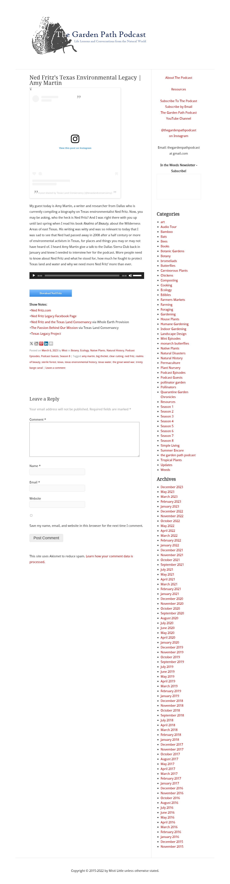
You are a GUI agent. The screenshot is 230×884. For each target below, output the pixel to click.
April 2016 (168, 822)
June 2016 (167, 812)
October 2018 (170, 710)
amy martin (88, 356)
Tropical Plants (171, 460)
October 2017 (170, 754)
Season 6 (167, 431)
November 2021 (172, 555)
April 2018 (168, 725)
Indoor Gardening (173, 329)
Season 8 (65, 356)
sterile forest (49, 362)
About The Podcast (178, 78)
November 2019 (172, 652)
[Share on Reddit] (36, 344)
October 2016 (170, 798)
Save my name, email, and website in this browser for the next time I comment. (86, 526)
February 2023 (171, 502)
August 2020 (169, 618)
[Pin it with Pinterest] (41, 344)
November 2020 (172, 604)
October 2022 (170, 521)
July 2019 (167, 667)
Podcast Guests (50, 356)
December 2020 (172, 599)
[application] (86, 275)
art (163, 222)
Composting (169, 280)
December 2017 (172, 744)
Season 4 (167, 421)
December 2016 (172, 788)
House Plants (170, 319)
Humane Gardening (175, 324)
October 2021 (170, 560)
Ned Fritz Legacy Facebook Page (53, 316)
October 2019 (170, 657)
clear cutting (116, 356)
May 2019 (167, 676)
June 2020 (167, 628)
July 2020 (167, 623)
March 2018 (169, 730)
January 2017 (170, 783)
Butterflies (168, 266)
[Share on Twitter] (31, 344)
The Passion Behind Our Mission (54, 328)
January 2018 (170, 740)
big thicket (102, 356)
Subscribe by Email (178, 107)
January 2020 (170, 642)
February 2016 (171, 832)
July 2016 (167, 808)
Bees (164, 241)
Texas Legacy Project (46, 334)
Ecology (84, 350)
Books (165, 246)
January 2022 (170, 545)
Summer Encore (172, 450)
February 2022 (171, 540)
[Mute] (130, 275)
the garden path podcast (178, 455)
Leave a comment (55, 367)
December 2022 (172, 511)
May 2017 (167, 764)
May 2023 (167, 492)
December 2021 (172, 550)
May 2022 (167, 526)
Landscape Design (173, 334)
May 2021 (167, 574)
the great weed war (124, 362)
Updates (166, 465)
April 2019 (168, 681)
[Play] (34, 275)
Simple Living (170, 445)
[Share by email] (51, 344)
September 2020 (172, 613)
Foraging (167, 309)
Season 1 (167, 407)
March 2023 (169, 497)
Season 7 (167, 436)
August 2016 (169, 803)
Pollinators (168, 387)
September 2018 (172, 715)
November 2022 (172, 516)
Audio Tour (169, 227)
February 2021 (171, 589)
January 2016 (170, 837)
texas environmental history (81, 362)
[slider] (137, 275)
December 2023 (172, 487)
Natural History (115, 350)
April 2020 (168, 638)
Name (35, 466)
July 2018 (167, 720)
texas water (104, 362)
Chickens (167, 275)
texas (60, 362)
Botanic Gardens (172, 251)
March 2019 (169, 686)
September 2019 (172, 662)
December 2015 (172, 842)
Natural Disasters (173, 353)
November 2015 (172, 847)
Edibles (166, 295)
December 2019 (172, 647)
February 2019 (171, 691)
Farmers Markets (173, 300)
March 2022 (169, 536)
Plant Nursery (170, 368)
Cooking (166, 285)
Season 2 (167, 411)
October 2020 (170, 608)
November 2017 (172, 749)
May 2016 (167, 817)
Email (34, 482)
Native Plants (97, 350)
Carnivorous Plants (174, 271)
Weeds (165, 470)
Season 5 (167, 426)
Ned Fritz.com (41, 310)
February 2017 (171, 778)
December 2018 (172, 701)
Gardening (168, 314)
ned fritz (129, 356)
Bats (164, 237)
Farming (166, 305)
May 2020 (167, 633)
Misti (64, 350)
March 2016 (169, 827)
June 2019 (167, 672)
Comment (37, 419)
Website (35, 498)
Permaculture (170, 363)
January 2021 (170, 594)
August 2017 (169, 759)
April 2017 (168, 769)
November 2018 (172, 706)
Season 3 (167, 416)
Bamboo (167, 232)
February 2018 (171, 735)
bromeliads (169, 261)
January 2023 (170, 506)
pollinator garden (173, 382)
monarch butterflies (175, 343)
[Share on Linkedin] (46, 344)
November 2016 (172, 793)
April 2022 (168, 531)
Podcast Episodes (173, 373)
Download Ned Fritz (51, 293)
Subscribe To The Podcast (178, 101)
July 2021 (167, 570)
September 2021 (172, 565)
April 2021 (168, 579)
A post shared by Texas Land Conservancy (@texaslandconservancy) (75, 193)
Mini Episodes (171, 339)
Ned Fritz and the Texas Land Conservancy (61, 322)
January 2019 (170, 696)
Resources (178, 89)
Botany (75, 350)
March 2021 (169, 584)
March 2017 (169, 774)
